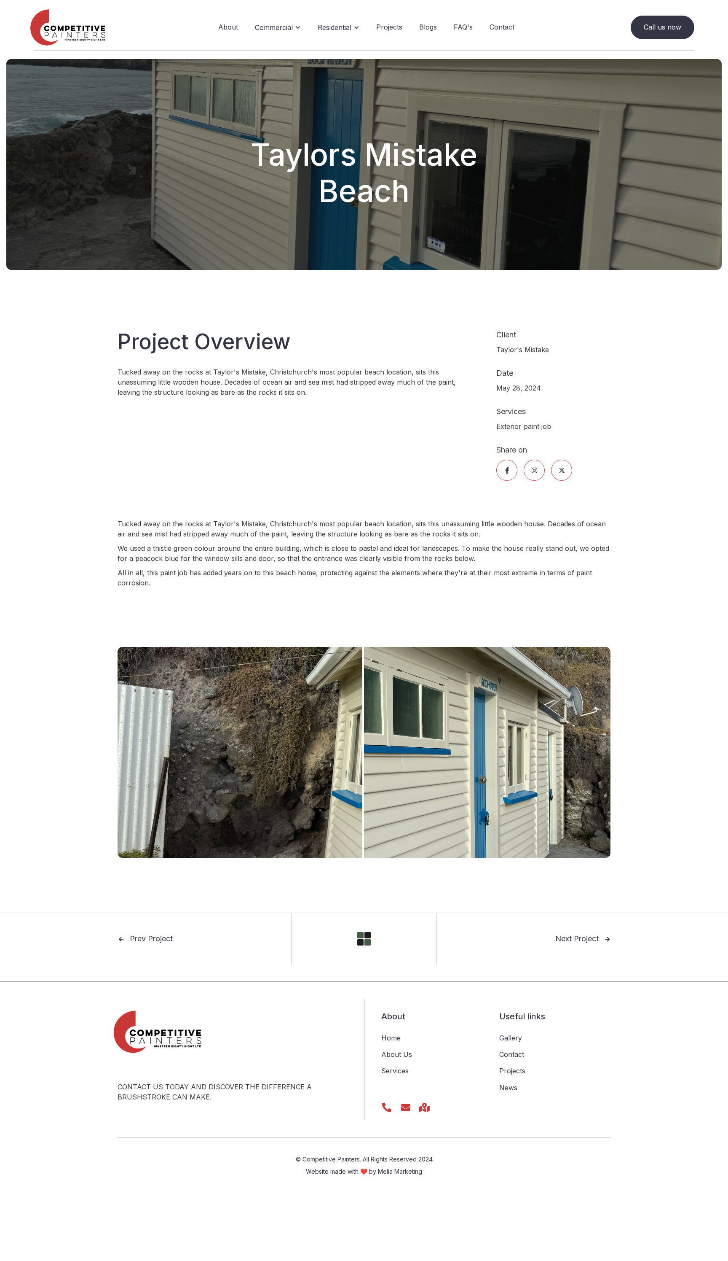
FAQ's (463, 27)
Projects (389, 27)
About (228, 27)
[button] (277, 27)
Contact (502, 27)
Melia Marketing (400, 1171)
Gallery (510, 1038)
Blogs (428, 27)
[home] (70, 27)
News (508, 1087)
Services (395, 1071)
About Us (396, 1054)
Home (391, 1038)
